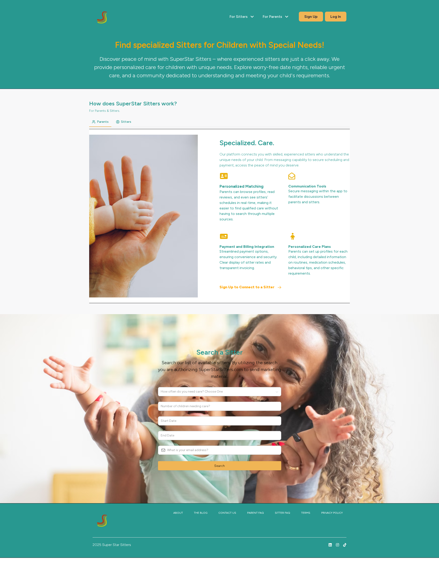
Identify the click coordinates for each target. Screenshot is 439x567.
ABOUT (178, 512)
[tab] (100, 122)
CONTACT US (227, 512)
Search (219, 466)
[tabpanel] (219, 216)
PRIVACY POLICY (332, 512)
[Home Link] (104, 17)
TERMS (305, 512)
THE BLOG (200, 512)
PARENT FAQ (255, 512)
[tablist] (219, 122)
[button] (242, 16)
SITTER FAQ (282, 512)
